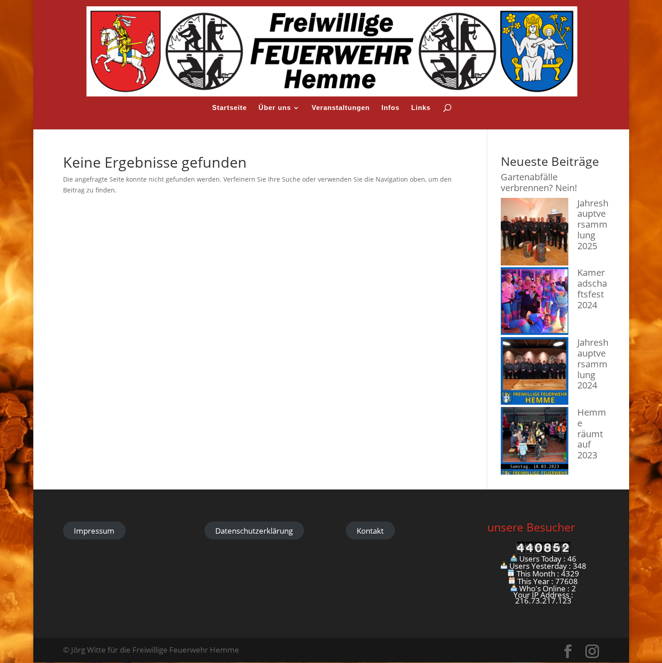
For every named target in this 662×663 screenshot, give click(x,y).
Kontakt (370, 531)
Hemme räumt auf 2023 (591, 433)
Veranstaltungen (341, 108)
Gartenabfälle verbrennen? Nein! (539, 182)
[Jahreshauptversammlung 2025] (534, 233)
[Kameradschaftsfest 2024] (534, 302)
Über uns (274, 108)
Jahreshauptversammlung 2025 (592, 224)
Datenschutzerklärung (254, 531)
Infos (390, 108)
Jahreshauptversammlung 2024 (592, 363)
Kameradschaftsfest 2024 (592, 288)
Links (421, 108)
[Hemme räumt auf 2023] (534, 442)
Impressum (94, 531)
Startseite (229, 108)
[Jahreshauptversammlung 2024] (534, 372)
